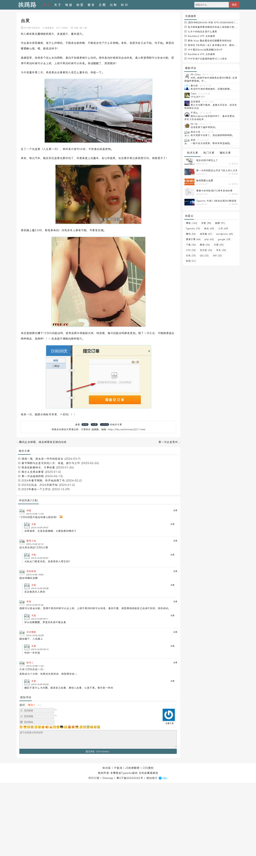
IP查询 (118, 768)
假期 (85, 424)
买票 (94, 424)
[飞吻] (47, 727)
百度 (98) (206, 223)
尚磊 (28, 510)
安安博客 (31, 632)
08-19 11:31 (208, 74)
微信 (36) (205, 244)
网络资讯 (49, 28)
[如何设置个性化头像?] (169, 720)
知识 (125, 5)
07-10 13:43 (203, 140)
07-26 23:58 (204, 94)
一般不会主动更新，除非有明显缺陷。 (211, 143)
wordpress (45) (224, 233)
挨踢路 (27, 5)
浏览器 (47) (206, 233)
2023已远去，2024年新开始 (39, 485)
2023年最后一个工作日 (36, 489)
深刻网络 (31, 571)
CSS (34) (191, 250)
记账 (113, 5)
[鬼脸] (35, 727)
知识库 (106, 768)
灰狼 (33, 524)
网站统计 (151, 778)
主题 (102, 5)
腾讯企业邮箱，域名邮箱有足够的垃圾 (42, 442)
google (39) (224, 239)
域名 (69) (209, 228)
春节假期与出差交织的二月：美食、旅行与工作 (50, 463)
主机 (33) (191, 255)
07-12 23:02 (205, 113)
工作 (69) (223, 228)
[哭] (95, 727)
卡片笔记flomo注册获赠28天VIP (205, 49)
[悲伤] (28, 727)
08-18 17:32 (205, 86)
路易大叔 (31, 540)
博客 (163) (191, 223)
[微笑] (39, 727)
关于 (58, 5)
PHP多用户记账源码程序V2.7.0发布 (207, 58)
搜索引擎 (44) (193, 239)
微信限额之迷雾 (204, 180)
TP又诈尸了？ (198, 96)
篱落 (150, 773)
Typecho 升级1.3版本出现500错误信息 (216, 200)
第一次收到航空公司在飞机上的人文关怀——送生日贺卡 (217, 170)
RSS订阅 (93, 778)
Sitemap (107, 778)
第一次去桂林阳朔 (32, 476)
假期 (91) (220, 223)
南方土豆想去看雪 (32, 471)
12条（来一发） (80, 28)
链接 (69, 5)
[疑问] (21, 727)
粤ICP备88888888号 (129, 778)
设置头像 (169, 723)
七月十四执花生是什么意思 (202, 31)
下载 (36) (191, 244)
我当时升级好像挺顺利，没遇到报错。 (211, 88)
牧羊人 (30, 662)
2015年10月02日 (32, 28)
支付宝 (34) (206, 250)
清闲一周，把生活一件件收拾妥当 (42, 458)
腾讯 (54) (191, 233)
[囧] (88, 727)
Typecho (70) (193, 228)
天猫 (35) (219, 244)
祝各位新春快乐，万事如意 (38, 467)
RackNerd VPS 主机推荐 (201, 36)
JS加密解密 (132, 768)
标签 (80, 5)
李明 (28, 601)
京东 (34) (221, 250)
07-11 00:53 (208, 132)
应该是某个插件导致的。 (204, 127)
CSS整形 (148, 768)
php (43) (209, 239)
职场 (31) (191, 260)
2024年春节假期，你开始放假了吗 (43, 480)
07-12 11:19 (205, 124)
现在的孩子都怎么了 (207, 160)
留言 (91, 5)
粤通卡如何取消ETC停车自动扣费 (214, 190)
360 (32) (217, 255)
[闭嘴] (32, 727)
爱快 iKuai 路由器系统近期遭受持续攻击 (209, 40)
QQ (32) (204, 255)
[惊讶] (50, 727)
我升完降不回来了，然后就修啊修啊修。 (212, 135)
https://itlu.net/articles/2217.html (126, 429)
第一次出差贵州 (168, 442)
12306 (104, 424)
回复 (175, 510)
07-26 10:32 (208, 102)
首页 (47, 5)
